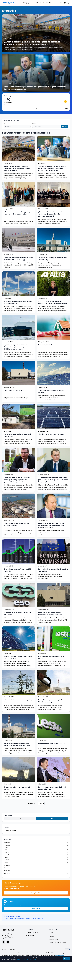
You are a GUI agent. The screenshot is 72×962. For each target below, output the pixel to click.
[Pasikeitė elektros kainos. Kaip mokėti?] (53, 726)
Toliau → (41, 803)
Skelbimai (38, 2)
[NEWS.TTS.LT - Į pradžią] (8, 3)
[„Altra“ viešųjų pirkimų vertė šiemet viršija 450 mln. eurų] (53, 240)
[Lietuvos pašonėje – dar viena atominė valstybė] (18, 769)
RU (20, 818)
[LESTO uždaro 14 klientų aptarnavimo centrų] (53, 638)
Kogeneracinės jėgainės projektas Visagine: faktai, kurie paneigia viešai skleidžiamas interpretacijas (16, 347)
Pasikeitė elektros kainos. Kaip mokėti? (51, 743)
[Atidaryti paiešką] (61, 2)
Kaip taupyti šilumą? (45, 345)
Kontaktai (51, 933)
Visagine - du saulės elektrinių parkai (51, 434)
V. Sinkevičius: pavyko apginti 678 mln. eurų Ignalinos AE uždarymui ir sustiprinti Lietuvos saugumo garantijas (53, 168)
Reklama (51, 936)
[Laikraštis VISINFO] (64, 2)
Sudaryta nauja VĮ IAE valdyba (14, 390)
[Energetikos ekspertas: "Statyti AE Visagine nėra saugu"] (53, 682)
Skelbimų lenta (53, 939)
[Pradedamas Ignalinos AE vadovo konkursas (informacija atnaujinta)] (53, 595)
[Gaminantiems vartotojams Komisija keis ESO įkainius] (18, 595)
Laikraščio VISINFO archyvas (57, 942)
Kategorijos (26, 2)
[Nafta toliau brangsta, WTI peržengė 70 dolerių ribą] (18, 551)
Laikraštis (48, 2)
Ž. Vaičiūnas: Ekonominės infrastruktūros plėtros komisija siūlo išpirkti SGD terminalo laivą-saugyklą (53, 480)
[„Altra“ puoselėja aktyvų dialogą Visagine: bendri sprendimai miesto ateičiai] (18, 194)
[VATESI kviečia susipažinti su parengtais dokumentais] (18, 416)
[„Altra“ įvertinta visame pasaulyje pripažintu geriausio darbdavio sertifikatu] (53, 283)
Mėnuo (34, 123)
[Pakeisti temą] (68, 2)
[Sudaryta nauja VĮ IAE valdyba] (18, 373)
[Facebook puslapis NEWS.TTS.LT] (7, 942)
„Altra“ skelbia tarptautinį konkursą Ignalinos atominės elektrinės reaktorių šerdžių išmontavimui (17, 168)
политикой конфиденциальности (26, 959)
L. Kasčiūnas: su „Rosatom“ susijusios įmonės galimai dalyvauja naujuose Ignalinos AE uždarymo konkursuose (17, 480)
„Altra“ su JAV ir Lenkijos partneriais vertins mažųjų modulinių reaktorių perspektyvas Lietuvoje (51, 214)
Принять (66, 959)
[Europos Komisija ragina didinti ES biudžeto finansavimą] (53, 551)
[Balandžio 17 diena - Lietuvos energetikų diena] (18, 682)
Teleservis (12, 949)
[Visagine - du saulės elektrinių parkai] (53, 416)
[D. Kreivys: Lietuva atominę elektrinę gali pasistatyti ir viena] (53, 769)
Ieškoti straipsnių (11, 830)
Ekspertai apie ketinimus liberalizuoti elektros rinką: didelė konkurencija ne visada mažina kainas (51, 525)
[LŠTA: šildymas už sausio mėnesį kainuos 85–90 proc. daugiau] (18, 283)
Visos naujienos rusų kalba (35, 918)
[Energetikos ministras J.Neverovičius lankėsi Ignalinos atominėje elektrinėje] (18, 726)
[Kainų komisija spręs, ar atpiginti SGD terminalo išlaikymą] (18, 506)
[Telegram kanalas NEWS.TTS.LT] (3, 942)
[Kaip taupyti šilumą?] (53, 327)
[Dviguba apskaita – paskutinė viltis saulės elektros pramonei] (18, 638)
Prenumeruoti (36, 908)
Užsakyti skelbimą (36, 893)
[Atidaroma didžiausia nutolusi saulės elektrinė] (53, 373)
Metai (5, 123)
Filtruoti (64, 126)
